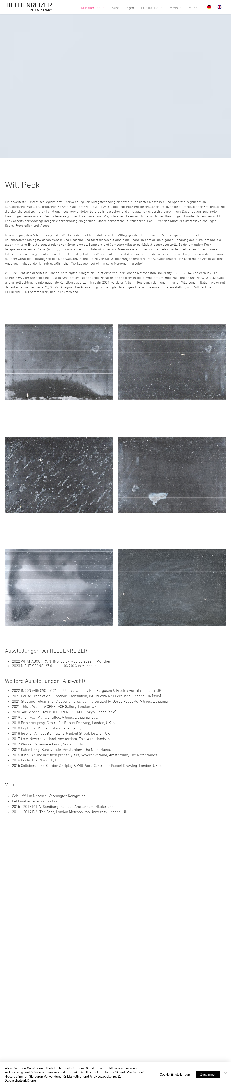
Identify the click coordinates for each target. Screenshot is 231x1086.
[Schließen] (225, 1074)
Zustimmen (208, 1074)
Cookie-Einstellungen (175, 1074)
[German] (209, 7)
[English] (219, 7)
